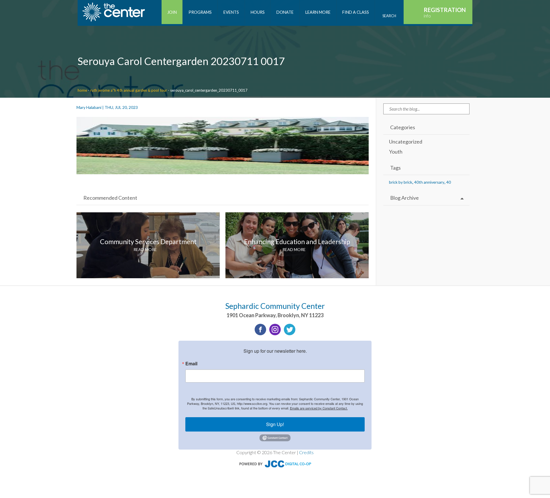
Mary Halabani (88, 107)
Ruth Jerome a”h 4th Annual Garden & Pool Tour (128, 90)
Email (191, 363)
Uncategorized (405, 141)
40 (448, 182)
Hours (258, 12)
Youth (395, 151)
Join (172, 12)
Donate (285, 12)
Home (82, 90)
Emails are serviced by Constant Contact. (319, 408)
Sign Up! (275, 424)
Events (231, 12)
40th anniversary (429, 182)
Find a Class (355, 12)
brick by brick (400, 182)
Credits (306, 452)
